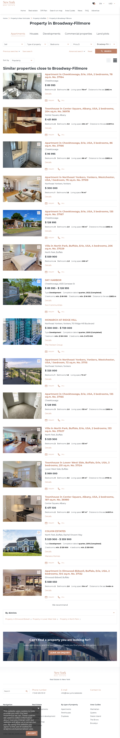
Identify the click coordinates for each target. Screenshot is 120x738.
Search (107, 51)
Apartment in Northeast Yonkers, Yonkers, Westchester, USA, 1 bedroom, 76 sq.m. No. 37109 (80, 178)
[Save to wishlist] (38, 75)
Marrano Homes (52, 556)
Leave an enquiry (60, 653)
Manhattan (94, 709)
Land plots (103, 33)
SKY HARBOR (53, 280)
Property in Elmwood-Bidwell (17, 619)
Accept (32, 733)
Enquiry (51, 100)
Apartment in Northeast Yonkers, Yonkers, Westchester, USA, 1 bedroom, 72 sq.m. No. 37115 (80, 361)
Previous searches (10, 51)
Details (48, 94)
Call (62, 100)
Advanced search (76, 51)
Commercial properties (78, 33)
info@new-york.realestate (71, 693)
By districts (11, 613)
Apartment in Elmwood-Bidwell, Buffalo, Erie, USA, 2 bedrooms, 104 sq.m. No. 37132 (77, 572)
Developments (51, 33)
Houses (34, 33)
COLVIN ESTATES (55, 531)
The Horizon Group (54, 345)
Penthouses (66, 713)
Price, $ (76, 44)
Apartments (18, 33)
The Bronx (94, 720)
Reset (90, 51)
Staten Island (95, 716)
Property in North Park (69, 619)
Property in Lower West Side (44, 619)
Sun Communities (53, 305)
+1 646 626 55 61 (38, 693)
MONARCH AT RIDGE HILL (61, 319)
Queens (93, 713)
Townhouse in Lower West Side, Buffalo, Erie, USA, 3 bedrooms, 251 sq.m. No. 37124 (77, 464)
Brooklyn (94, 723)
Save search (27, 51)
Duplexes (65, 716)
